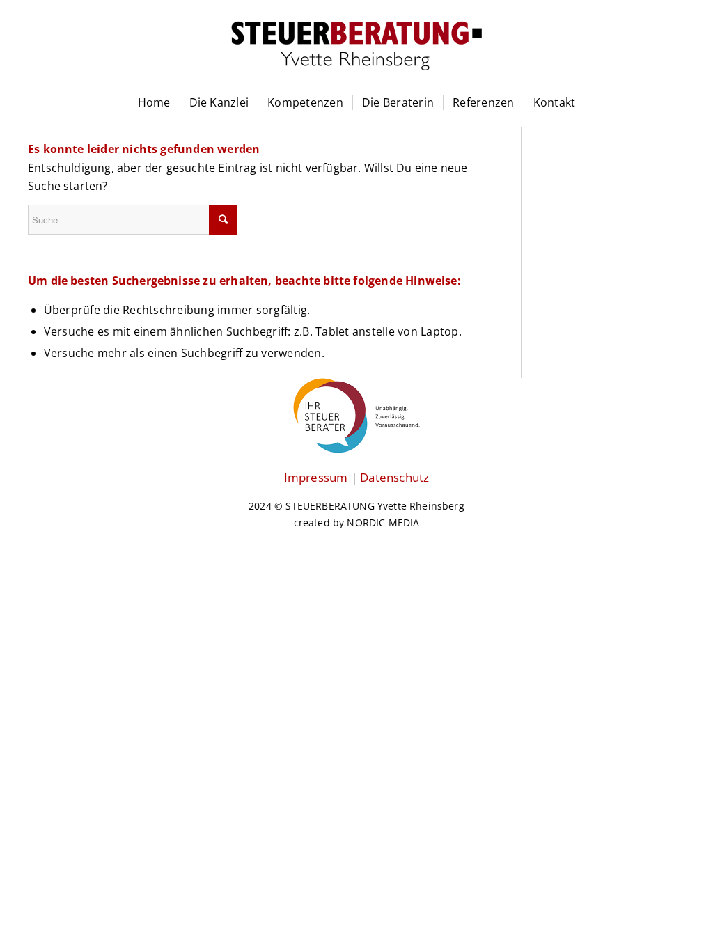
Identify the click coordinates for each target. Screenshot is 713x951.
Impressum (316, 477)
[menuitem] (154, 109)
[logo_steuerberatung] (356, 62)
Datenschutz (394, 477)
